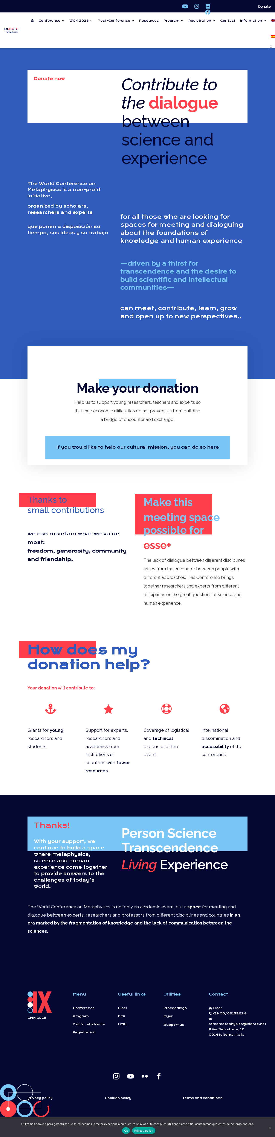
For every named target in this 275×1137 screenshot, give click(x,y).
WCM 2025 (79, 20)
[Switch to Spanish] (273, 37)
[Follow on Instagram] (116, 1076)
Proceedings (175, 1008)
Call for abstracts (89, 1024)
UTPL (123, 1024)
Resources (149, 20)
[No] (269, 1128)
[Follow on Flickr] (144, 1076)
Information (251, 20)
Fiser (122, 1008)
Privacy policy (40, 1098)
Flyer (168, 1016)
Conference (49, 20)
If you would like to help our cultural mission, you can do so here (137, 447)
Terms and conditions (202, 1098)
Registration (199, 20)
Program (171, 20)
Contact (227, 20)
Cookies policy (118, 1098)
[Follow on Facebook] (159, 1076)
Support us (173, 1024)
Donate (264, 7)
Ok (126, 1130)
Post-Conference (114, 20)
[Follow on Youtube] (130, 1076)
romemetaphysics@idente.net (237, 1024)
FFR (121, 1016)
